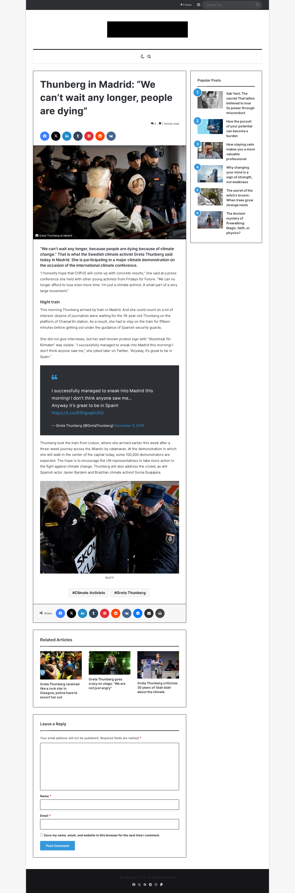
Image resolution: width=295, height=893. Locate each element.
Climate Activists (90, 592)
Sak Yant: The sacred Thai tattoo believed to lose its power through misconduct (240, 103)
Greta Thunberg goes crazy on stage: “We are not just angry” (107, 683)
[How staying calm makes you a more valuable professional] (210, 150)
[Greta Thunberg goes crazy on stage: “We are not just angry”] (109, 663)
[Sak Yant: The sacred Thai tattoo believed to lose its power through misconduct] (210, 99)
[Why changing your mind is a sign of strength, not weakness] (210, 173)
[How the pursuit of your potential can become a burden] (210, 127)
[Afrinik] (147, 29)
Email (45, 815)
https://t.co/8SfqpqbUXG (78, 413)
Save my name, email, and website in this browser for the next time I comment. (102, 835)
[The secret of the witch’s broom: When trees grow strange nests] (210, 196)
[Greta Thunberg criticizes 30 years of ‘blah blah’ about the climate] (158, 665)
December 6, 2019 (129, 425)
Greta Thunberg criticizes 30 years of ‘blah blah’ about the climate (157, 687)
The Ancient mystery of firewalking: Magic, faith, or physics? (238, 223)
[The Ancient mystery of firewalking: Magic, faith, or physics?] (210, 219)
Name (45, 796)
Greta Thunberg (131, 592)
